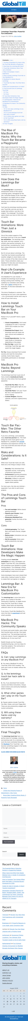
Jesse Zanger (6, 975)
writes (15, 772)
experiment (16, 613)
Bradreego (5, 923)
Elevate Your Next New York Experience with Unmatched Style (13, 917)
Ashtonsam (5, 935)
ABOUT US (5, 970)
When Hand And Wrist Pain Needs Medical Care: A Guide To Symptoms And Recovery (13, 875)
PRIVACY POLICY (7, 980)
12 (10, 999)
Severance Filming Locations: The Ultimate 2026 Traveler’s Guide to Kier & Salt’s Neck (13, 937)
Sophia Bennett (7, 983)
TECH (5, 788)
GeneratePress (14, 1018)
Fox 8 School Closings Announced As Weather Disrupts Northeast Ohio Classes (12, 946)
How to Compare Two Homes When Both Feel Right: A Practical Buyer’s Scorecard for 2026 (13, 881)
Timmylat (5, 915)
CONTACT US (6, 973)
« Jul (13, 1011)
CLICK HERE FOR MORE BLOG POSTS (13, 752)
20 (14, 1001)
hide (11, 60)
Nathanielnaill (6, 943)
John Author (6, 978)
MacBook (7, 744)
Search (4, 851)
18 (7, 1001)
